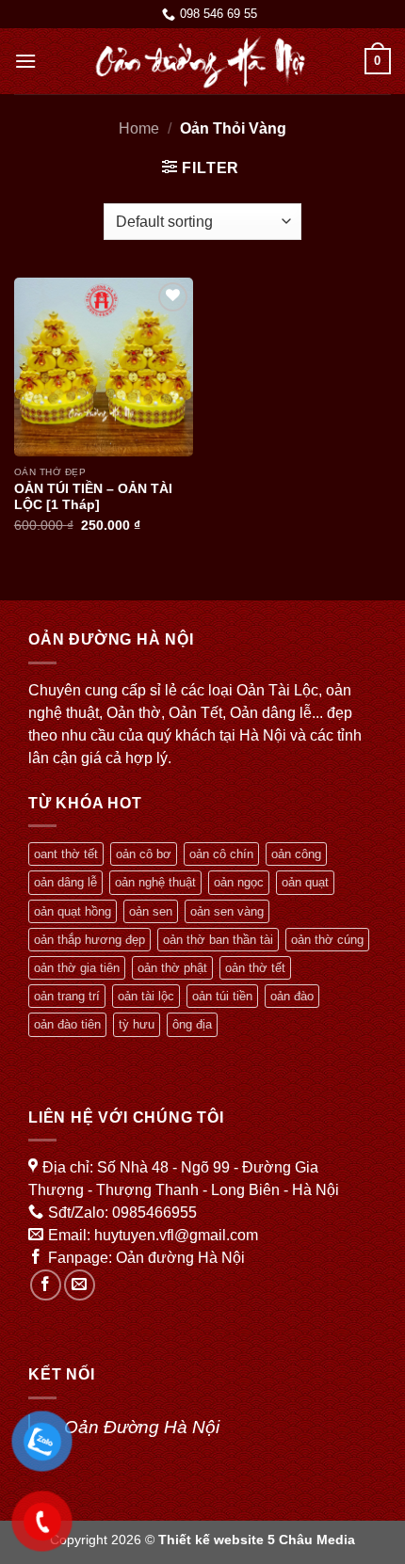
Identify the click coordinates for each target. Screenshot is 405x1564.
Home (139, 128)
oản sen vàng (227, 911)
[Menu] (25, 61)
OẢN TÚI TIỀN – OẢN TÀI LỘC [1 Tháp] (93, 497)
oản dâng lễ (65, 882)
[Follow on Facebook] (45, 1285)
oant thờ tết (66, 854)
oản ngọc (239, 882)
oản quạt (305, 882)
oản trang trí (67, 996)
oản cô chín (221, 854)
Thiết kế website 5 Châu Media (256, 1539)
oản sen (150, 911)
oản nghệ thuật (155, 882)
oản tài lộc (146, 996)
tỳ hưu (136, 1024)
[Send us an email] (79, 1285)
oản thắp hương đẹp (89, 940)
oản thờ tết (255, 968)
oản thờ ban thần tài (218, 940)
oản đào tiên (67, 1024)
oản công (296, 854)
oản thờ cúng (327, 940)
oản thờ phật (172, 968)
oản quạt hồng (72, 911)
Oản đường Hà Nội (180, 1258)
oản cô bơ (143, 854)
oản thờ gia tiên (77, 968)
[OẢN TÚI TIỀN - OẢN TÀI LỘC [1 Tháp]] (103, 367)
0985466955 (154, 1213)
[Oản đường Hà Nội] (200, 61)
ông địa (192, 1024)
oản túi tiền (222, 996)
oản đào (292, 996)
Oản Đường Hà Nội (141, 1427)
